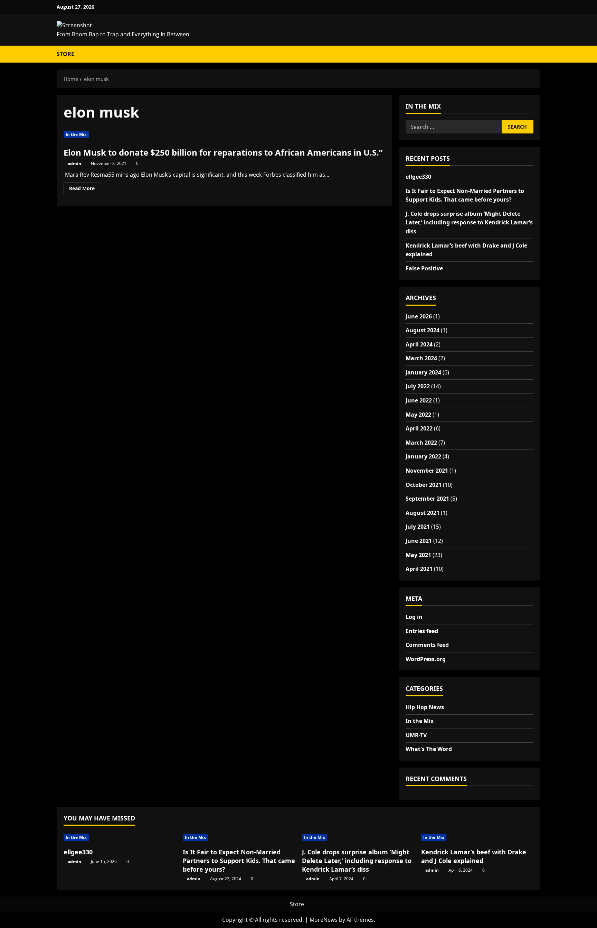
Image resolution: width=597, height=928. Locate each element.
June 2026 (419, 316)
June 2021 (419, 541)
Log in (414, 617)
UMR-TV (416, 735)
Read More (84, 189)
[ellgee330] (120, 837)
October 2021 (424, 485)
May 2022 (418, 414)
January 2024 (423, 372)
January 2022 (423, 457)
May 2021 (418, 555)
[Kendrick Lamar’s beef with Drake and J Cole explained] (477, 837)
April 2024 (419, 344)
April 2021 (419, 569)
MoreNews (324, 920)
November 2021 (427, 471)
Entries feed (422, 631)
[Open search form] (533, 54)
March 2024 (421, 358)
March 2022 (421, 442)
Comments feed (427, 645)
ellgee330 (418, 176)
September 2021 (427, 499)
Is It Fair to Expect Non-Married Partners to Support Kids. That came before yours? (239, 860)
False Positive (424, 268)
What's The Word (429, 749)
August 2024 (422, 330)
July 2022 (418, 386)
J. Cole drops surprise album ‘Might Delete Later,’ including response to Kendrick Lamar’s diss (469, 222)
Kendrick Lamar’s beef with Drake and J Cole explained (473, 856)
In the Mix (76, 134)
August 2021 (422, 513)
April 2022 (419, 429)
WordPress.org (426, 659)
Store (65, 54)
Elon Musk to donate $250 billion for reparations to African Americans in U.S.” (223, 152)
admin (74, 163)
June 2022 (419, 401)
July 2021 (418, 527)
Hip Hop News (425, 707)
